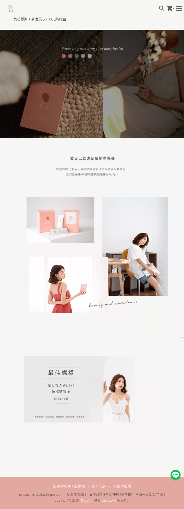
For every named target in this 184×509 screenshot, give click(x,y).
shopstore (109, 500)
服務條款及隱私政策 (69, 486)
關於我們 (99, 486)
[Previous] (4, 393)
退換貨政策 (122, 486)
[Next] (180, 393)
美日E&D (86, 500)
